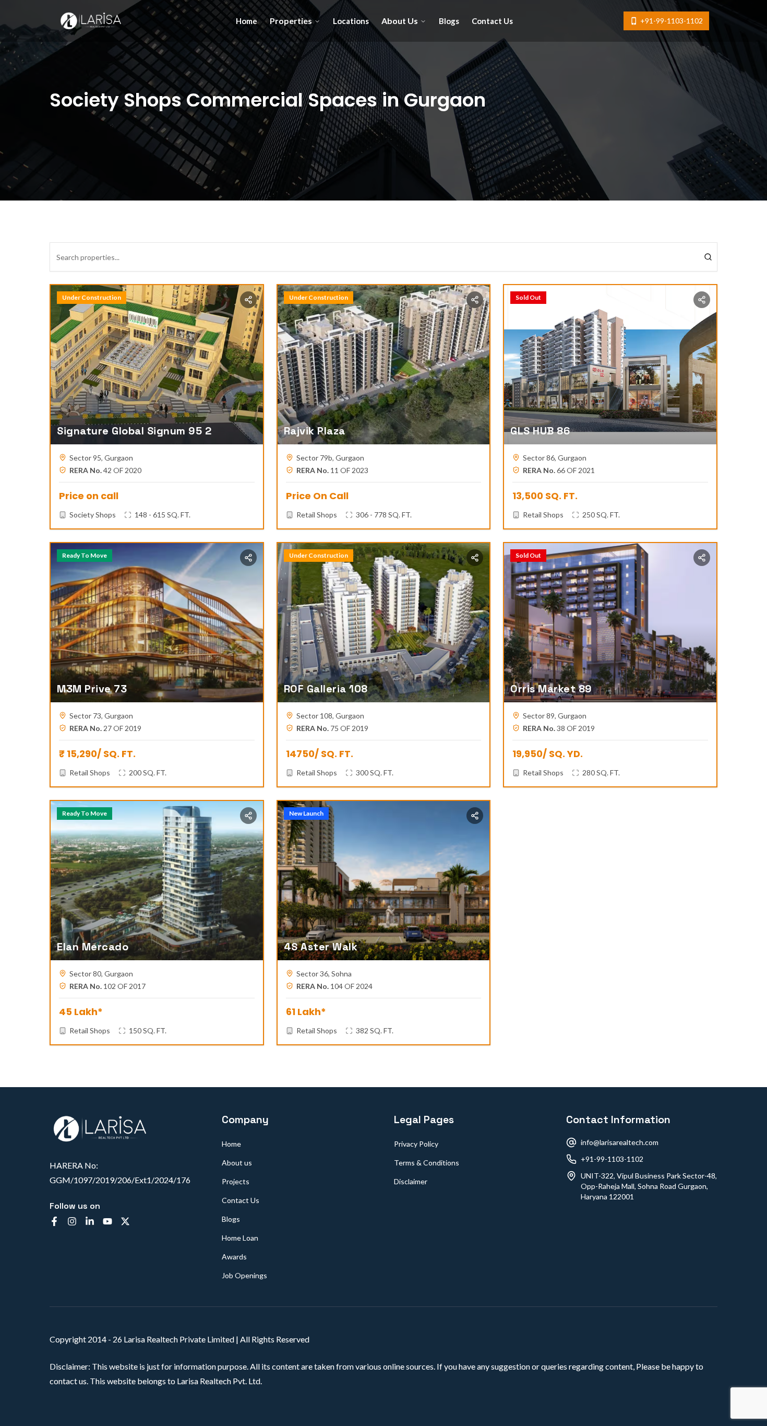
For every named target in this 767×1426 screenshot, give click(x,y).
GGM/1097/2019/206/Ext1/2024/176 (120, 1180)
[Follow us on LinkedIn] (89, 1221)
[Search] (708, 257)
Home (246, 21)
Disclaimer (410, 1181)
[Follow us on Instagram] (72, 1221)
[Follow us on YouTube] (107, 1221)
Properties (291, 21)
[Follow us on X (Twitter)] (125, 1221)
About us (237, 1162)
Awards (234, 1256)
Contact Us (492, 21)
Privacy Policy (416, 1143)
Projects (235, 1181)
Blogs (449, 21)
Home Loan (240, 1237)
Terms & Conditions (426, 1162)
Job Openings (244, 1275)
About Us (399, 21)
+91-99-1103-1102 (671, 20)
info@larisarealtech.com (619, 1142)
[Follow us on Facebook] (54, 1221)
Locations (351, 21)
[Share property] (248, 299)
